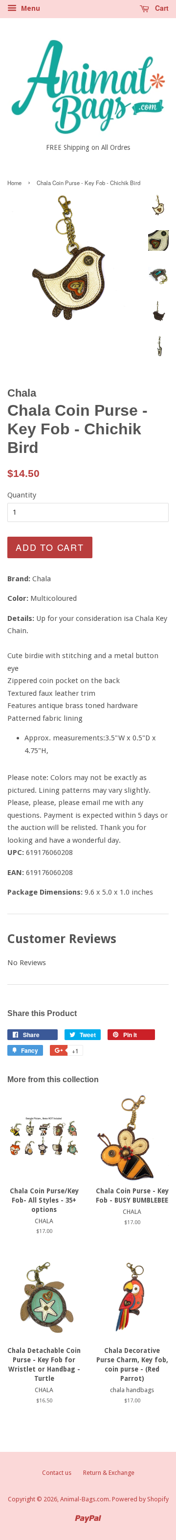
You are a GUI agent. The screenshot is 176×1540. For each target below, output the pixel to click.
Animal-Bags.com (84, 1499)
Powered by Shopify (140, 1499)
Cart (161, 8)
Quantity (21, 495)
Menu (29, 8)
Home (14, 183)
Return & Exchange (108, 1472)
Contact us (56, 1472)
